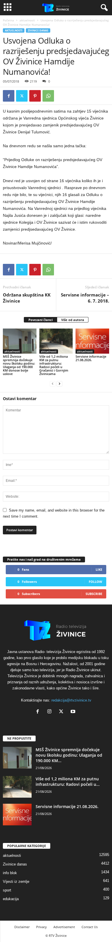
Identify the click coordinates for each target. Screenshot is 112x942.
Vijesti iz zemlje (16, 881)
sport (7, 890)
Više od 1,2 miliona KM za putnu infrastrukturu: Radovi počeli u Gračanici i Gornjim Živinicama (53, 365)
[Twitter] (22, 96)
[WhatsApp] (48, 96)
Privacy (41, 927)
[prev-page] (52, 383)
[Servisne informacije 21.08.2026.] (92, 341)
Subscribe (94, 594)
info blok (10, 873)
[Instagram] (51, 712)
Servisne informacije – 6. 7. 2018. (85, 298)
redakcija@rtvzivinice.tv (71, 700)
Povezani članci (40, 320)
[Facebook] (8, 96)
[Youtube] (73, 712)
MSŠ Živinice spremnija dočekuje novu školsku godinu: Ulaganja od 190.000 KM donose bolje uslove (19, 365)
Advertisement (64, 927)
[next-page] (59, 383)
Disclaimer (22, 927)
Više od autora (72, 320)
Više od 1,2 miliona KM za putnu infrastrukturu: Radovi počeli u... (68, 781)
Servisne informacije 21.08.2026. (91, 358)
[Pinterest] (35, 96)
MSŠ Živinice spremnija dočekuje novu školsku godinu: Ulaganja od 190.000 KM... (69, 755)
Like (99, 569)
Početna (8, 20)
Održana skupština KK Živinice (27, 298)
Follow (95, 581)
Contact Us (90, 927)
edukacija (11, 899)
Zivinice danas (38, 30)
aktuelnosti (27, 20)
